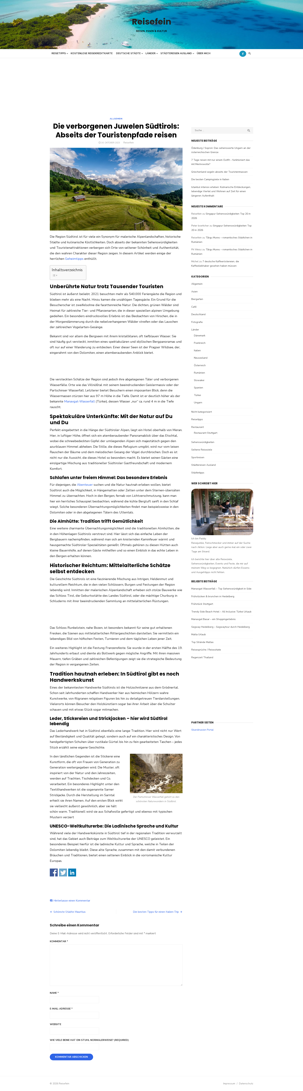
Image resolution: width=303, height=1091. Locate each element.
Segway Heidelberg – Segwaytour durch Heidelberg (220, 627)
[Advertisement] (151, 84)
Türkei (197, 395)
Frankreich (200, 343)
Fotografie (197, 322)
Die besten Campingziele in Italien (210, 179)
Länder (151, 53)
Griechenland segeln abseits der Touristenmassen (219, 172)
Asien (194, 291)
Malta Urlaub (198, 634)
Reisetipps (59, 53)
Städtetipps (197, 472)
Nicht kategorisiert (201, 412)
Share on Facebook (54, 872)
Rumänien (199, 372)
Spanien (198, 387)
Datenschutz (246, 1083)
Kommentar (59, 941)
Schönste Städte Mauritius (69, 912)
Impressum (229, 1083)
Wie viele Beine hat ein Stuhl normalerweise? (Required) (89, 1040)
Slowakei (199, 380)
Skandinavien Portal (202, 729)
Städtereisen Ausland (176, 53)
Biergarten (197, 299)
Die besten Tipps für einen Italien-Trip (156, 912)
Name (54, 993)
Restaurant (197, 427)
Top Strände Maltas (202, 642)
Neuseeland (200, 358)
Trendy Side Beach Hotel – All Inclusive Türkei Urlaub (221, 611)
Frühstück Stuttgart (202, 604)
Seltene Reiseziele (201, 449)
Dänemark (199, 335)
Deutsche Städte (128, 53)
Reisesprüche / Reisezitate (206, 649)
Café (194, 307)
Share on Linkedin (72, 872)
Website (55, 1024)
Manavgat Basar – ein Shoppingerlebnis (213, 619)
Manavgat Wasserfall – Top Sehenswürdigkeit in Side (221, 588)
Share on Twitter (63, 872)
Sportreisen (197, 457)
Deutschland (198, 314)
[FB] (242, 54)
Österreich (200, 365)
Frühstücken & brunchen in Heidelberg (212, 596)
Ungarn (198, 402)
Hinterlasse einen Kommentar (71, 901)
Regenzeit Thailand (202, 657)
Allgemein (116, 118)
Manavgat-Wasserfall (79, 401)
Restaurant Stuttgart (205, 433)
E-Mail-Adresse (61, 1008)
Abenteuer (85, 485)
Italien (197, 350)
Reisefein (151, 22)
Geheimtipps (74, 259)
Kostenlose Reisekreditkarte (92, 53)
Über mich (203, 53)
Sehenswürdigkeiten (202, 442)
